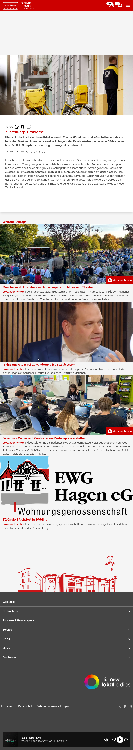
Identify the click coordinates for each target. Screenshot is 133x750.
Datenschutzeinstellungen (53, 706)
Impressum (8, 706)
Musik (6, 648)
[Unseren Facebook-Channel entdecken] (125, 706)
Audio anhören (119, 280)
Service (7, 629)
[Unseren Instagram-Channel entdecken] (130, 706)
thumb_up (126, 740)
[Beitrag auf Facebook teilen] (22, 127)
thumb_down (114, 740)
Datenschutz (26, 706)
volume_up (106, 739)
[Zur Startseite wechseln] (10, 5)
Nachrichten (10, 611)
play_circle (120, 739)
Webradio (9, 601)
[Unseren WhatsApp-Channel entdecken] (119, 706)
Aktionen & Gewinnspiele (18, 620)
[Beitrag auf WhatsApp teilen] (17, 127)
